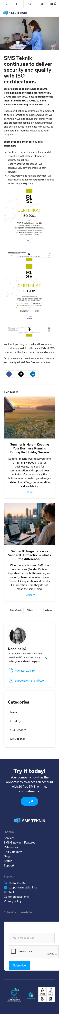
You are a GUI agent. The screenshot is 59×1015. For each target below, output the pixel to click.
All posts (49, 610)
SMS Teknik (17, 738)
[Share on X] (21, 374)
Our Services (18, 729)
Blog (7, 856)
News (13, 712)
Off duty (15, 721)
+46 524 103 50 (25, 670)
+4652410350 (17, 882)
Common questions (16, 896)
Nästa (30, 610)
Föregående (16, 610)
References (11, 847)
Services (9, 837)
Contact (9, 892)
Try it (29, 801)
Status (8, 860)
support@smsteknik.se (29, 680)
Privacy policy (12, 901)
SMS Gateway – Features (19, 842)
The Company (13, 851)
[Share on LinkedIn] (33, 374)
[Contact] (18, 4)
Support (9, 865)
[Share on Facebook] (9, 374)
